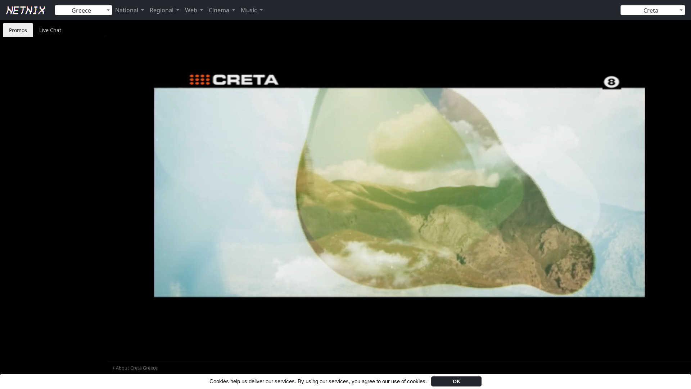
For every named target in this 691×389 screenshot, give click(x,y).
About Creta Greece (137, 368)
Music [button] (249, 10)
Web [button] (192, 10)
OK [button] (456, 381)
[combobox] (83, 10)
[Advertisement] (54, 145)
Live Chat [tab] (50, 30)
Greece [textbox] (81, 10)
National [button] (127, 10)
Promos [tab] (18, 30)
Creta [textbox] (650, 10)
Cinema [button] (220, 10)
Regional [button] (162, 10)
